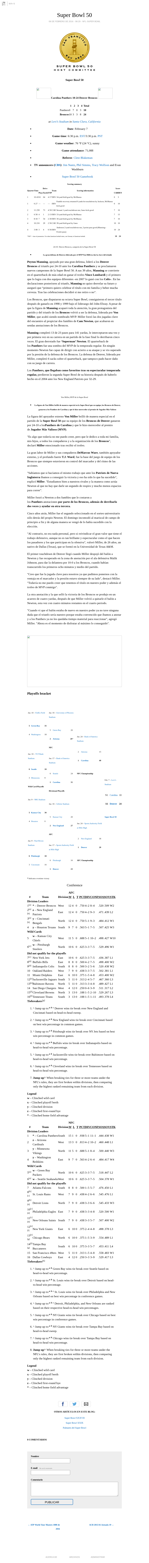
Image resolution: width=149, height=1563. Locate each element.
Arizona (56, 739)
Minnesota (35, 778)
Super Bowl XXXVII (74, 1418)
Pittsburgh (35, 856)
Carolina (84, 760)
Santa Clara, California (86, 121)
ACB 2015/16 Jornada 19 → (101, 1525)
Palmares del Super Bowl (74, 1428)
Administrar (98, 1557)
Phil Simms (83, 165)
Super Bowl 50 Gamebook (77, 176)
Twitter (74, 1404)
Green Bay (35, 726)
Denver (113, 804)
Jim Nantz (69, 165)
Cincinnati (35, 865)
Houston (34, 821)
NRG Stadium (39, 800)
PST (100, 136)
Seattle (34, 769)
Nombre (35, 1456)
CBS (57, 165)
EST (82, 136)
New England (58, 826)
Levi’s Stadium (60, 121)
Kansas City (36, 813)
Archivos (74, 1557)
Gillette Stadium (62, 804)
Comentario (37, 1480)
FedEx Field (40, 713)
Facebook (63, 1404)
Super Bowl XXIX (74, 1423)
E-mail (42, 1468)
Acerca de (51, 1557)
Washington (36, 734)
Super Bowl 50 (74, 15)
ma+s (12, 3)
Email (86, 1404)
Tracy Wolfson (100, 165)
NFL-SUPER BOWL (91, 21)
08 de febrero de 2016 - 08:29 (64, 21)
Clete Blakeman (83, 157)
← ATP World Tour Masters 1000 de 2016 (44, 1527)
